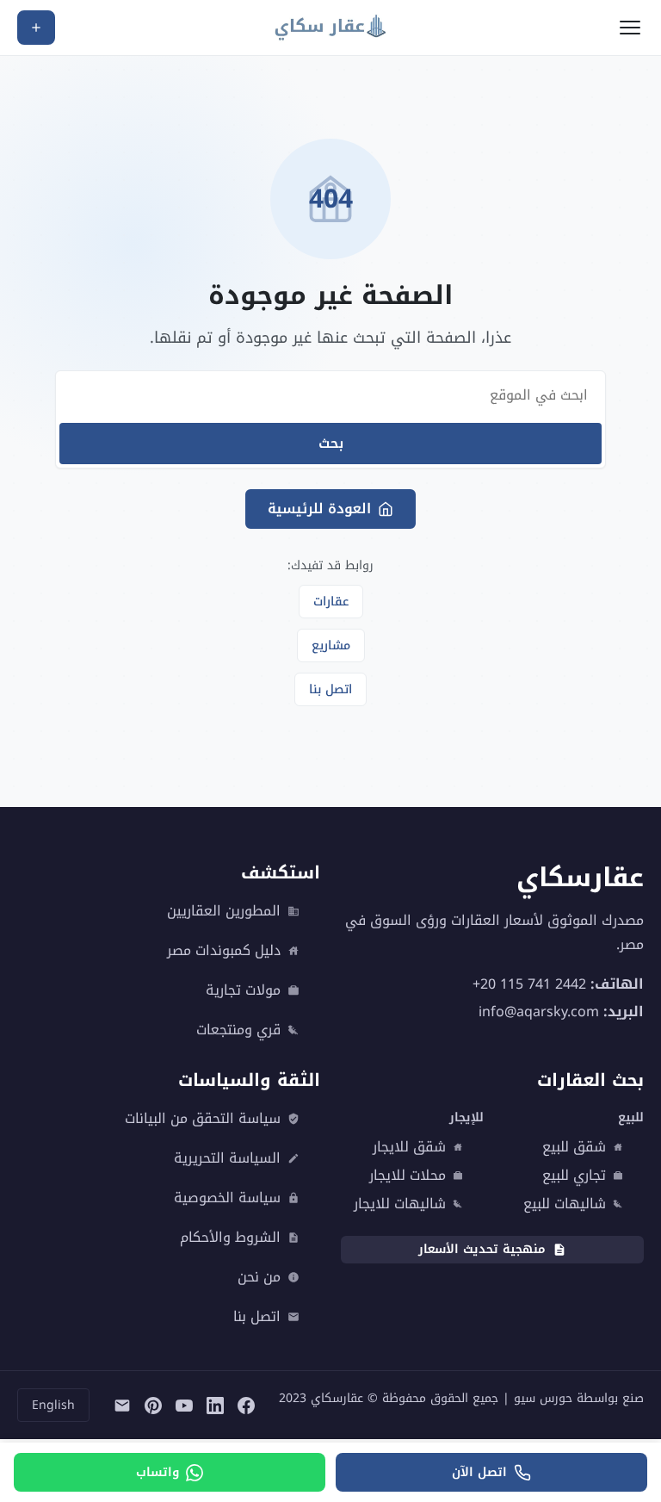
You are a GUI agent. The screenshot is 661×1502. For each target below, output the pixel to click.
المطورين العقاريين (224, 911)
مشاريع (331, 645)
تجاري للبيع (574, 1175)
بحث (330, 443)
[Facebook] (246, 1405)
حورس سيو (543, 1398)
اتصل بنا (330, 689)
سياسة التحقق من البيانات (203, 1118)
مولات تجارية (243, 990)
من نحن (259, 1277)
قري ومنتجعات (238, 1030)
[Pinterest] (153, 1405)
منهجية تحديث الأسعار (482, 1249)
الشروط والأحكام (230, 1237)
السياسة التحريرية (227, 1158)
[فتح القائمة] (630, 27)
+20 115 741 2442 (529, 984)
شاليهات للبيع (564, 1204)
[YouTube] (184, 1405)
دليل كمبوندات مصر (224, 950)
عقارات (331, 601)
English (53, 1405)
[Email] (122, 1405)
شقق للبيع (574, 1147)
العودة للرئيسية (319, 508)
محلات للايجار (407, 1175)
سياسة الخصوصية (227, 1198)
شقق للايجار (409, 1147)
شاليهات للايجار (400, 1204)
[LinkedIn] (215, 1405)
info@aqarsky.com (539, 1011)
